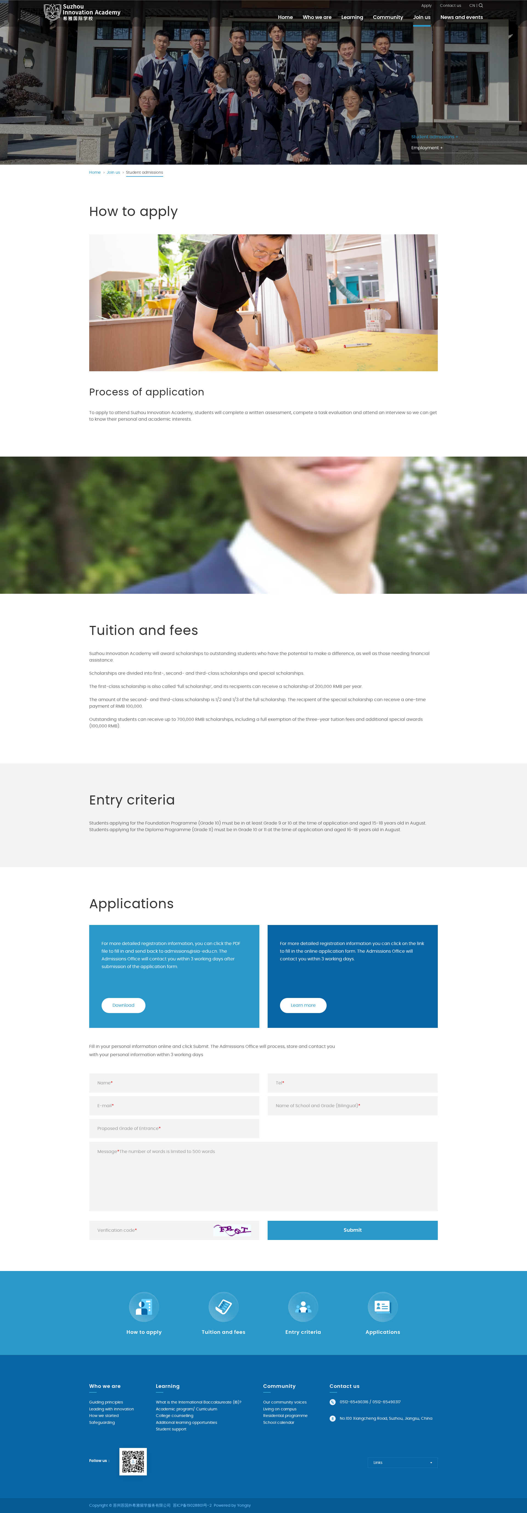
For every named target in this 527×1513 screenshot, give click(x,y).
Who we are (317, 17)
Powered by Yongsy (232, 1506)
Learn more (303, 1005)
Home (285, 17)
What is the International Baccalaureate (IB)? (198, 1402)
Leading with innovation (111, 1409)
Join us (422, 17)
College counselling (174, 1416)
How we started (104, 1416)
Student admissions (144, 173)
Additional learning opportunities (186, 1423)
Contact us (450, 6)
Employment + (427, 148)
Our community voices (285, 1402)
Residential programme (285, 1416)
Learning (352, 17)
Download (123, 1005)
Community (388, 17)
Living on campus (279, 1409)
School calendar (278, 1423)
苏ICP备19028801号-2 (192, 1506)
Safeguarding (102, 1423)
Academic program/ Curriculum (186, 1409)
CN (472, 6)
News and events (462, 17)
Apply (426, 6)
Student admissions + (434, 137)
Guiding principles (106, 1402)
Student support (171, 1429)
